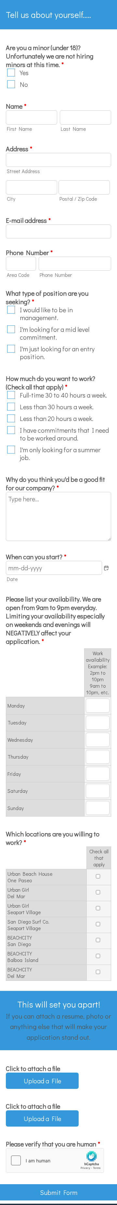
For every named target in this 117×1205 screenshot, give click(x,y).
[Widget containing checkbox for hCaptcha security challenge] (55, 1160)
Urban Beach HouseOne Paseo (29, 877)
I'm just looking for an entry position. (57, 352)
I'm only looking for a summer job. (60, 453)
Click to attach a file (33, 1068)
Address (19, 148)
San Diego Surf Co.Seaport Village (28, 924)
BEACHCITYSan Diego (19, 940)
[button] (106, 568)
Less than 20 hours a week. (56, 418)
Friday (14, 774)
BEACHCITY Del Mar (19, 972)
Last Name (73, 129)
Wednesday (20, 740)
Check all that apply (99, 858)
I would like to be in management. (46, 313)
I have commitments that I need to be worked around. (64, 434)
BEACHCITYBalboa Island (22, 956)
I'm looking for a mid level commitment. (54, 333)
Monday (16, 705)
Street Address (23, 171)
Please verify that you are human (53, 1144)
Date (12, 579)
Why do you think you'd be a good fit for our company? (55, 483)
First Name (19, 129)
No (24, 84)
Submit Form (58, 1192)
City (11, 199)
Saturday (17, 791)
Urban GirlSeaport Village (24, 908)
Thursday (17, 756)
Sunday (15, 808)
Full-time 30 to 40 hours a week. (63, 395)
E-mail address (28, 220)
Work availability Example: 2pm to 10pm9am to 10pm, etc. (98, 673)
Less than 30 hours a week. (57, 407)
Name (16, 106)
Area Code (18, 275)
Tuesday (16, 722)
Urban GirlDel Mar (18, 893)
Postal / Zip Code (78, 199)
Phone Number (29, 252)
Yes (24, 72)
